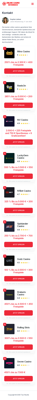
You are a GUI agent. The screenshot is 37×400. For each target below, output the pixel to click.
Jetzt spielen (18, 71)
